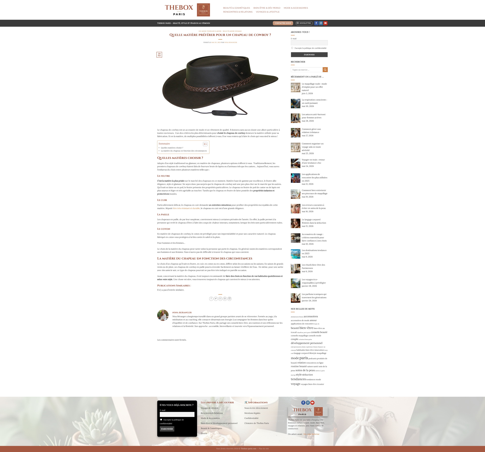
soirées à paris (320, 371)
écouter (320, 384)
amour (313, 320)
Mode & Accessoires (296, 8)
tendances (298, 379)
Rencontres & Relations (237, 12)
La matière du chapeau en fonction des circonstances (184, 151)
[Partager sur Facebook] (211, 299)
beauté (295, 328)
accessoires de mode (300, 320)
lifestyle (312, 353)
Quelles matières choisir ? (172, 147)
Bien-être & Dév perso (266, 8)
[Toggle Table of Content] (204, 144)
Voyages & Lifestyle (268, 12)
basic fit (316, 324)
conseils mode (315, 335)
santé (315, 366)
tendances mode (313, 379)
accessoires (311, 316)
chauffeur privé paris (303, 332)
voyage (295, 384)
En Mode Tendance (207, 31)
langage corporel (301, 353)
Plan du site (264, 448)
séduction (307, 374)
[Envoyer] (325, 69)
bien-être (306, 328)
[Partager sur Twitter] (216, 299)
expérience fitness (312, 347)
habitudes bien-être (305, 350)
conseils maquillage (299, 335)
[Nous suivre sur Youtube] (325, 23)
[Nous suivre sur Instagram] (321, 23)
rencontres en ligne (314, 363)
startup (293, 375)
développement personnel (306, 343)
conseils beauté (319, 332)
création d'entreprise (305, 339)
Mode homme (236, 31)
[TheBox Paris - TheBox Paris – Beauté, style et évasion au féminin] (187, 10)
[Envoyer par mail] (220, 299)
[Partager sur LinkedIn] (229, 299)
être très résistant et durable (186, 208)
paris (303, 357)
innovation (319, 350)
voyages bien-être (309, 384)
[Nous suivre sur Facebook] (316, 23)
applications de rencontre (302, 323)
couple (294, 339)
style (299, 374)
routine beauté (299, 366)
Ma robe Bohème (311, 434)
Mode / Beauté (222, 31)
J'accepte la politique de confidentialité (310, 48)
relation (301, 362)
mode (295, 358)
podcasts (313, 358)
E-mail (293, 38)
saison (310, 366)
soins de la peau (305, 370)
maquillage (321, 353)
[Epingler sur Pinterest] (225, 299)
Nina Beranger (230, 42)
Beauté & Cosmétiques (236, 8)
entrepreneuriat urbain (298, 347)
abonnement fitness (297, 317)
